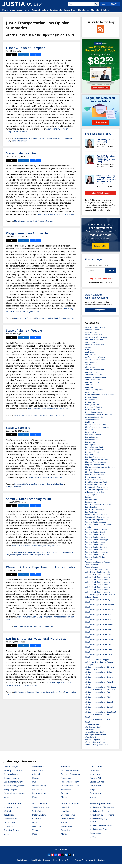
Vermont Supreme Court (94, 732)
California (36, 818)
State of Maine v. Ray (21, 153)
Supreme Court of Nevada (95, 544)
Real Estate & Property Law (96, 509)
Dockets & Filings (11, 830)
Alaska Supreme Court (93, 334)
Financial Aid (95, 778)
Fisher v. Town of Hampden (25, 48)
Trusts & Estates (91, 567)
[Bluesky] (66, 855)
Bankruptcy (89, 352)
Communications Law (93, 374)
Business (65, 766)
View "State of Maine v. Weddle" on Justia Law (48, 408)
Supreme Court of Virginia (95, 557)
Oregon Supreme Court (94, 494)
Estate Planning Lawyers (14, 785)
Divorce (35, 778)
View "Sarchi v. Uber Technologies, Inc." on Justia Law (35, 545)
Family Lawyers (10, 789)
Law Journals (95, 785)
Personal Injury (91, 499)
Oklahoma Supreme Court (95, 492)
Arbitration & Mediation (23, 552)
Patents (88, 497)
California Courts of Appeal (95, 359)
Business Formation (70, 770)
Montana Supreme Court (94, 474)
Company (47, 860)
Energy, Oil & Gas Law (93, 407)
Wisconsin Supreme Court (95, 739)
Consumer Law (20, 318)
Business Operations (70, 774)
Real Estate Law (91, 512)
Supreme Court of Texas (94, 554)
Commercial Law (33, 692)
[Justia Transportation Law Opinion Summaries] (13, 4)
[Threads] (62, 855)
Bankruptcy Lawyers (13, 770)
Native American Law (93, 477)
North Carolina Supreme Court (97, 487)
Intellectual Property (93, 434)
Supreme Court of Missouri (95, 542)
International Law (92, 437)
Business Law (90, 354)
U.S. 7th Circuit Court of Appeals (97, 587)
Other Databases (70, 803)
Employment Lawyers (13, 781)
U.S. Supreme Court (92, 664)
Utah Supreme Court (93, 727)
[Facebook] (55, 855)
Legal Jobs (65, 807)
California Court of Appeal (95, 357)
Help (55, 860)
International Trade (92, 439)
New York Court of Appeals (95, 484)
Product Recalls (68, 818)
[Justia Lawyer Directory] (73, 855)
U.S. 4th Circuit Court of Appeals (97, 579)
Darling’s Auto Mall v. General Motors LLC (36, 639)
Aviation (88, 347)
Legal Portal (36, 860)
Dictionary (94, 770)
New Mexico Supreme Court (96, 482)
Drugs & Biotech (91, 397)
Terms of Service (66, 860)
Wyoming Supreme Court (95, 742)
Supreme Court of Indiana (95, 537)
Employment (66, 778)
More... (7, 797)
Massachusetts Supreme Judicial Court (100, 467)
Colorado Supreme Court (94, 369)
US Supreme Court (92, 724)
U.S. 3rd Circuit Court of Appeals (97, 577)
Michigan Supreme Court (94, 469)
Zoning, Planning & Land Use (96, 744)
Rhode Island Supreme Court (96, 514)
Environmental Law (92, 409)
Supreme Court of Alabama (95, 522)
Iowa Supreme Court (93, 444)
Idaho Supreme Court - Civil (95, 424)
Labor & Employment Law (95, 449)
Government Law (92, 419)
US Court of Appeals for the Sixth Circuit (100, 712)
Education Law (91, 399)
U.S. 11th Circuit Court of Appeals (98, 569)
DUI (34, 781)
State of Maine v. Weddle (24, 330)
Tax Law (88, 559)
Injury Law (89, 429)
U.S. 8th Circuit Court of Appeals (97, 589)
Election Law (90, 402)
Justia (64, 850)
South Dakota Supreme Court (96, 519)
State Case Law (39, 815)
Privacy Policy (81, 860)
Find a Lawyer (8, 10)
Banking (88, 349)
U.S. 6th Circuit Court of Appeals (97, 584)
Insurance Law (90, 432)
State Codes (37, 811)
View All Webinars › (100, 193)
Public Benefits (91, 507)
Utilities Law (89, 729)
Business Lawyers (12, 774)
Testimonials (95, 833)
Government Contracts (94, 417)
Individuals (38, 766)
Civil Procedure (20, 692)
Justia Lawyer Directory (100, 811)
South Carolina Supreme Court (97, 517)
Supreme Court (10, 818)
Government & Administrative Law (27, 138)
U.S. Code (8, 811)
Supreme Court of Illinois (94, 534)
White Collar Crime (92, 737)
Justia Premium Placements (102, 815)
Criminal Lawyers (11, 778)
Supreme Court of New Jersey (96, 547)
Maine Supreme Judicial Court (53, 138)
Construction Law (92, 382)
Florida (35, 822)
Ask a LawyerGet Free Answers (96, 296)
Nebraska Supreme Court (95, 479)
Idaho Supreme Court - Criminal (97, 427)
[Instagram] (59, 855)
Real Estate (66, 789)
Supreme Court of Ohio (94, 549)
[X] (69, 855)
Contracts (30, 318)
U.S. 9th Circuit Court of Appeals (97, 592)
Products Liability (91, 502)
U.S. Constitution (11, 807)
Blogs (92, 789)
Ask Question (101, 309)
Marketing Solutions (100, 10)
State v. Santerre (18, 428)
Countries (65, 830)
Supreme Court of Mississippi (96, 539)
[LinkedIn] (49, 855)
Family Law (37, 789)
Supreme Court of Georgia (95, 532)
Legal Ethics (89, 454)
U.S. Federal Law (12, 803)
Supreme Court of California (96, 529)
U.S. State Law (39, 803)
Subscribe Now (100, 246)
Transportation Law (19, 141)
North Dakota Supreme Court (96, 489)
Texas (35, 830)
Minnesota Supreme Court (95, 472)
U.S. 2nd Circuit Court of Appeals (97, 574)
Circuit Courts (10, 822)
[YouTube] (52, 855)
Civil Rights (37, 552)
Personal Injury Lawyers (14, 793)
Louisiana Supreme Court (95, 457)
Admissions (95, 774)
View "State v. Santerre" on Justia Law (45, 477)
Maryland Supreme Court (94, 464)
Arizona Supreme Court (94, 342)
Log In (104, 4)
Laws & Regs (70, 10)
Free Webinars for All (98, 133)
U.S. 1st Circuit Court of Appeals (97, 572)
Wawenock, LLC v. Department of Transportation (41, 567)
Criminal (36, 774)
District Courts (10, 826)
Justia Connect (23, 860)
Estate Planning (39, 785)
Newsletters (83, 10)
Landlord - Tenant (92, 452)
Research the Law (40, 10)
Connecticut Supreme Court (96, 377)
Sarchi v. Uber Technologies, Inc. (29, 499)
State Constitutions (41, 807)
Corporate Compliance (94, 389)
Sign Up (114, 4)
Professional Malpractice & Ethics (98, 504)
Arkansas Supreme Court (94, 344)
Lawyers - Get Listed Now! (100, 278)
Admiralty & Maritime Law (95, 327)
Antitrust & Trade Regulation (96, 337)
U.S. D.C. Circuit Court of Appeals (97, 659)
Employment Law (92, 404)
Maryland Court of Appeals (95, 462)
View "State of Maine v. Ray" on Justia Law (55, 214)
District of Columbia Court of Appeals (99, 394)
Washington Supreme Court (96, 734)
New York (36, 826)
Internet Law (90, 442)
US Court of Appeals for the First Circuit (100, 689)
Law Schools (56, 10)
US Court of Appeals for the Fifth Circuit (100, 687)
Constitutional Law (92, 379)
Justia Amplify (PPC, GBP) (101, 825)
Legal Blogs (66, 811)
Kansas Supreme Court (94, 447)
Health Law (89, 422)
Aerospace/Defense (93, 329)
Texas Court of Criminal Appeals (97, 562)
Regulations (9, 815)
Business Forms (68, 815)
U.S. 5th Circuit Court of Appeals (97, 582)
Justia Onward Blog (98, 829)
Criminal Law (19, 415)
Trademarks (66, 826)
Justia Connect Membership (102, 807)
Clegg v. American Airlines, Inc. (28, 233)
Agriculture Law (91, 332)
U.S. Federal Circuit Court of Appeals (99, 662)
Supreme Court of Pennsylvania (97, 552)
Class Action (90, 367)
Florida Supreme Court (94, 412)
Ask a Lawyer (23, 10)
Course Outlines (97, 781)
